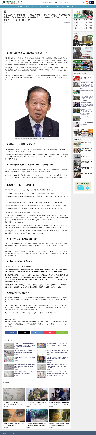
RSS (8, 433)
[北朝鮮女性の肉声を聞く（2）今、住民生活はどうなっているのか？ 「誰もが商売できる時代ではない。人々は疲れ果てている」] (76, 111)
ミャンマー (48, 6)
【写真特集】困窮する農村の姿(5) (86, 117)
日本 (5, 11)
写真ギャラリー (74, 6)
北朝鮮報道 (26, 6)
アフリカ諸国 (56, 6)
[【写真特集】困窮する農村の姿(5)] (76, 118)
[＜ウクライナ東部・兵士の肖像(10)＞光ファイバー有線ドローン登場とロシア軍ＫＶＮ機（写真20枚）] (76, 98)
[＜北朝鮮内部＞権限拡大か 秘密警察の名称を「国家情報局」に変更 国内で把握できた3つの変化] (76, 104)
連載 (63, 6)
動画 (68, 6)
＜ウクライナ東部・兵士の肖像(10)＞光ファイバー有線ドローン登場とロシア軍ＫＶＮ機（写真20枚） (86, 98)
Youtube (66, 2)
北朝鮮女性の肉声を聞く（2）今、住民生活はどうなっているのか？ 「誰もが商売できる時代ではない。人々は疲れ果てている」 (86, 112)
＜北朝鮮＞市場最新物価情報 (86, 90)
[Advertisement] (36, 39)
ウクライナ (34, 6)
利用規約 (4, 433)
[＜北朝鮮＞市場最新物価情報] (76, 92)
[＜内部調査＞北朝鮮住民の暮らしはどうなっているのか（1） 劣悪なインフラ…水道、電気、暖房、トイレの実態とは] (76, 84)
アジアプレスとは (80, 2)
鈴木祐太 (68, 22)
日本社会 (20, 6)
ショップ (72, 2)
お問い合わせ (13, 433)
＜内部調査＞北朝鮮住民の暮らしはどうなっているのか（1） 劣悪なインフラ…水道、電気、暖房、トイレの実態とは (86, 85)
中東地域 (41, 6)
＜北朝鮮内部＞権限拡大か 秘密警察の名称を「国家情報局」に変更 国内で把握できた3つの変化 (86, 104)
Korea (55, 2)
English (61, 2)
